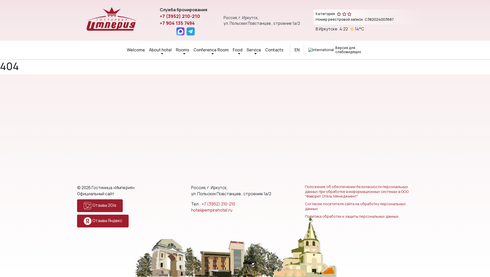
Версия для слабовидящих (348, 49)
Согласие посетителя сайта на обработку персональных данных (355, 206)
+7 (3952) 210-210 (180, 16)
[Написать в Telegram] (191, 31)
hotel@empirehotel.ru (211, 210)
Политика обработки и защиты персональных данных (352, 216)
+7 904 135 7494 (177, 23)
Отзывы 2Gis (104, 205)
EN (297, 50)
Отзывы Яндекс (107, 220)
